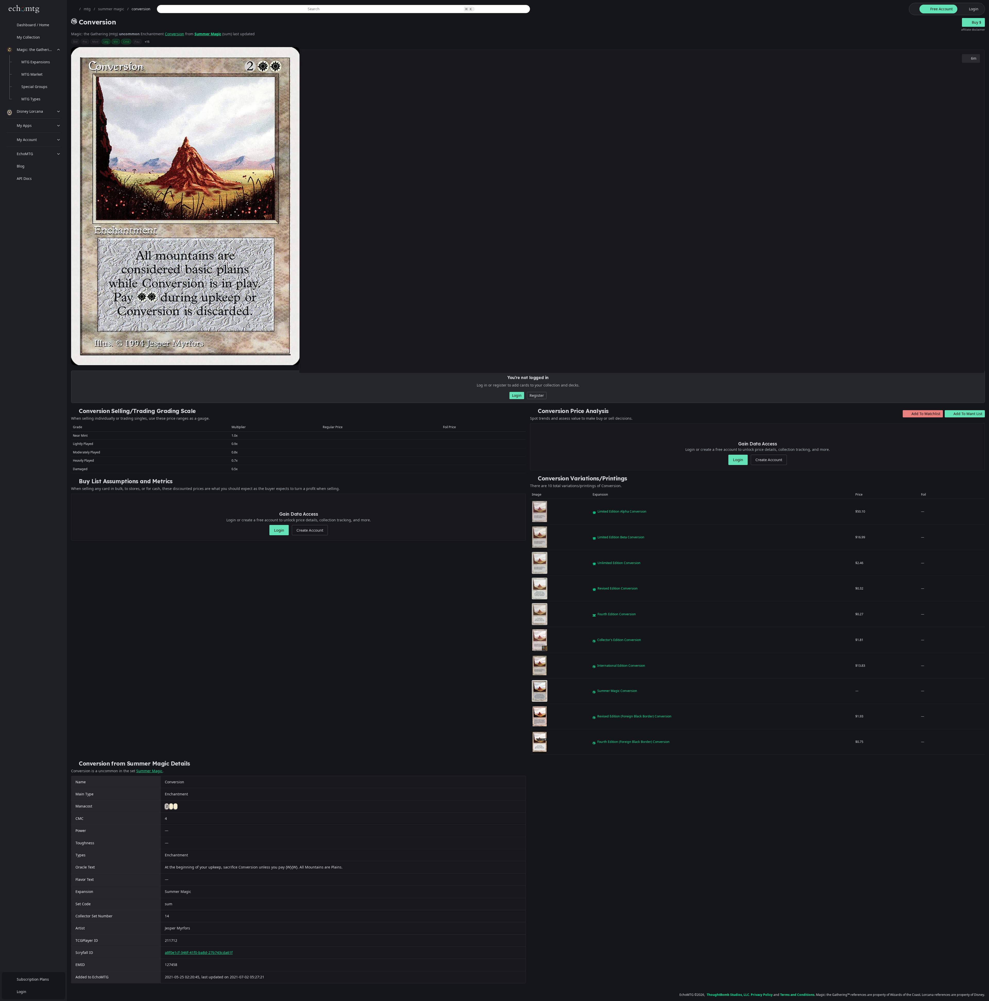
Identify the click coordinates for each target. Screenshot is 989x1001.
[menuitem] (33, 25)
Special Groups (34, 86)
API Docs (24, 178)
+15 (147, 41)
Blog (20, 166)
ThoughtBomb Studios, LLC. (728, 995)
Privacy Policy (762, 995)
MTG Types (30, 98)
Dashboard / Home (33, 24)
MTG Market (31, 74)
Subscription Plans (33, 979)
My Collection (28, 37)
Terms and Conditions (797, 995)
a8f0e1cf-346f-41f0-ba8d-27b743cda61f (199, 952)
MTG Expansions (35, 61)
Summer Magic (207, 33)
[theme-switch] (913, 9)
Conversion (174, 33)
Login (21, 991)
